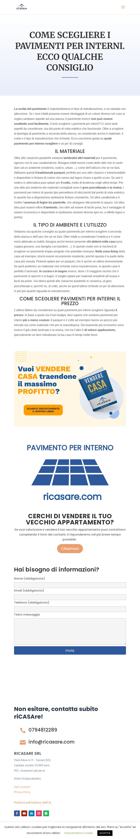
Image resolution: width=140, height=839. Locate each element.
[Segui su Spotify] (46, 813)
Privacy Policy (22, 792)
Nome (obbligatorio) (29, 578)
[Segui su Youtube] (24, 813)
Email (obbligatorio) (29, 590)
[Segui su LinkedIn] (31, 813)
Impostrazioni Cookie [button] (79, 833)
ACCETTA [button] (105, 833)
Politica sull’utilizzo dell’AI (32, 802)
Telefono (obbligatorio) (31, 602)
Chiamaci (70, 548)
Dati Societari (22, 787)
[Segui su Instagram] (39, 813)
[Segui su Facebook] (17, 813)
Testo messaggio (27, 614)
